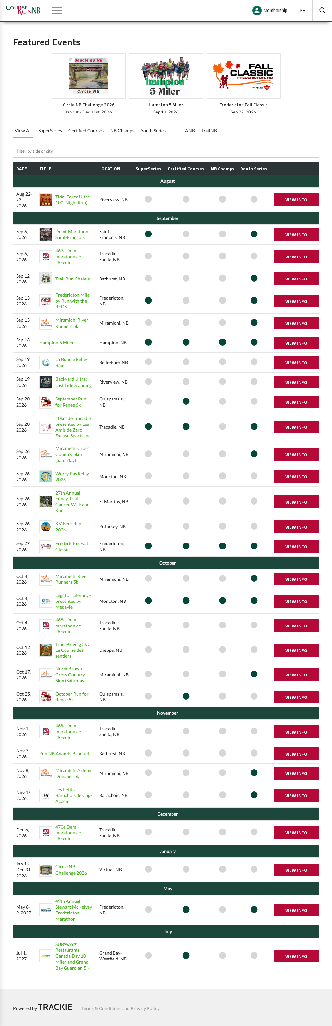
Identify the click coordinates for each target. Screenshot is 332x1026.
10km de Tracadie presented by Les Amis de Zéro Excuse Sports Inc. (73, 427)
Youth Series (153, 130)
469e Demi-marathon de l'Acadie (68, 731)
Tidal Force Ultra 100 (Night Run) (72, 199)
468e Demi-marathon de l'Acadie (68, 625)
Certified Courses (86, 130)
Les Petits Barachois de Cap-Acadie (73, 795)
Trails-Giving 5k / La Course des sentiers (72, 650)
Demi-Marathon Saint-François (71, 234)
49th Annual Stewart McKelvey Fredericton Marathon (73, 910)
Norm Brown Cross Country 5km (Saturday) (70, 674)
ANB (190, 130)
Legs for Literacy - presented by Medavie (73, 601)
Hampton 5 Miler (56, 342)
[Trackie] (55, 1008)
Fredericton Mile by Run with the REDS (72, 300)
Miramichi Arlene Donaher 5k (73, 773)
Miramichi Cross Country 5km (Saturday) (72, 454)
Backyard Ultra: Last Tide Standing (73, 382)
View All (23, 130)
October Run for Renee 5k (72, 696)
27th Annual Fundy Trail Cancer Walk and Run (72, 501)
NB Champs (122, 130)
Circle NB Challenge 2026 (71, 869)
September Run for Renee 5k (70, 401)
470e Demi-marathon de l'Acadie (68, 832)
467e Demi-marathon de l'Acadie (68, 256)
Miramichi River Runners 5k (71, 322)
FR (303, 10)
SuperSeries (50, 130)
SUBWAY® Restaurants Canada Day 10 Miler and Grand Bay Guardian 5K (72, 956)
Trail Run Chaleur (73, 278)
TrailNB (209, 130)
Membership (275, 10)
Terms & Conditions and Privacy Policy (120, 1008)
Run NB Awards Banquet (64, 753)
